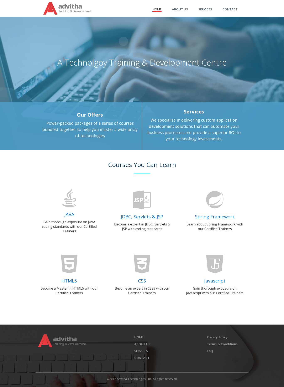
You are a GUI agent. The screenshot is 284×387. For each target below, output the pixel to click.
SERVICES (205, 9)
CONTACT (230, 9)
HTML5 (69, 280)
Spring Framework (215, 216)
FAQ (210, 351)
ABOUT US (180, 9)
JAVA (69, 214)
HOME (157, 9)
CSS (142, 280)
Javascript (214, 280)
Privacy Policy (217, 337)
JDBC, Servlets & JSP (142, 216)
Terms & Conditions (222, 344)
